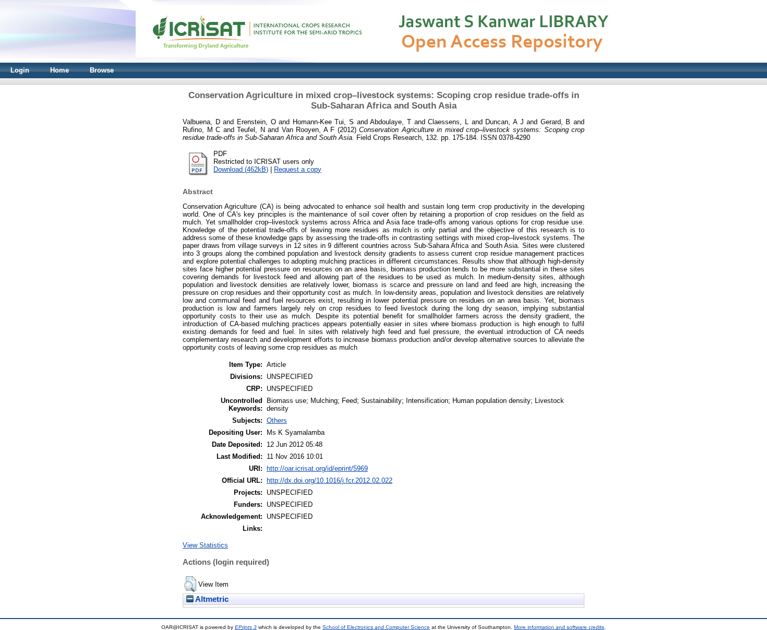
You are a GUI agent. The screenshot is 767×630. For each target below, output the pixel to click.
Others (277, 420)
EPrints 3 (246, 627)
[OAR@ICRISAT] (383, 60)
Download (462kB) (240, 169)
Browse (102, 70)
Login (19, 70)
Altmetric (211, 599)
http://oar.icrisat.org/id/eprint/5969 (317, 468)
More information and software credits (559, 627)
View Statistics (205, 545)
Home (59, 70)
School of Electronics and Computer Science (376, 627)
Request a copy (297, 169)
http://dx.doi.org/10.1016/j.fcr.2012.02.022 (329, 480)
